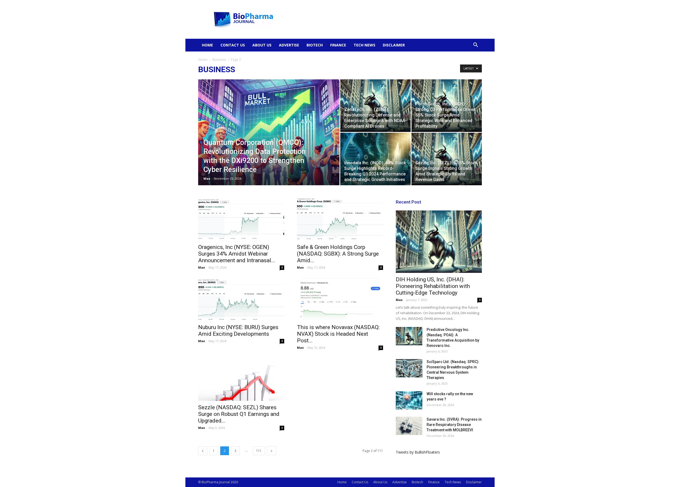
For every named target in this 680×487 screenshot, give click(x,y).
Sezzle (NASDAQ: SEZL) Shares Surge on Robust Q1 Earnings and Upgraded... (238, 414)
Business (219, 59)
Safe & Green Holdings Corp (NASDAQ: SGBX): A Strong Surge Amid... (338, 254)
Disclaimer (394, 45)
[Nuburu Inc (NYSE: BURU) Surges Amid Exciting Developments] (241, 299)
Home (207, 45)
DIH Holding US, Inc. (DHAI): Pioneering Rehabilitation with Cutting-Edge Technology (433, 286)
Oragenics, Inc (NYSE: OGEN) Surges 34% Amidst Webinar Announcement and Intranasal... (236, 254)
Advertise (289, 45)
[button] (475, 45)
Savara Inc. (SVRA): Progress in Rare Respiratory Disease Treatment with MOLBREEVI (454, 424)
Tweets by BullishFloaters (418, 452)
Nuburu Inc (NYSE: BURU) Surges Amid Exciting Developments (238, 330)
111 (259, 451)
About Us (261, 45)
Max (206, 178)
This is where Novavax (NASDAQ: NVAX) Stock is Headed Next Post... (338, 334)
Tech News (364, 45)
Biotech (315, 45)
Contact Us (232, 45)
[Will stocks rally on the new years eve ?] (409, 400)
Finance (338, 45)
